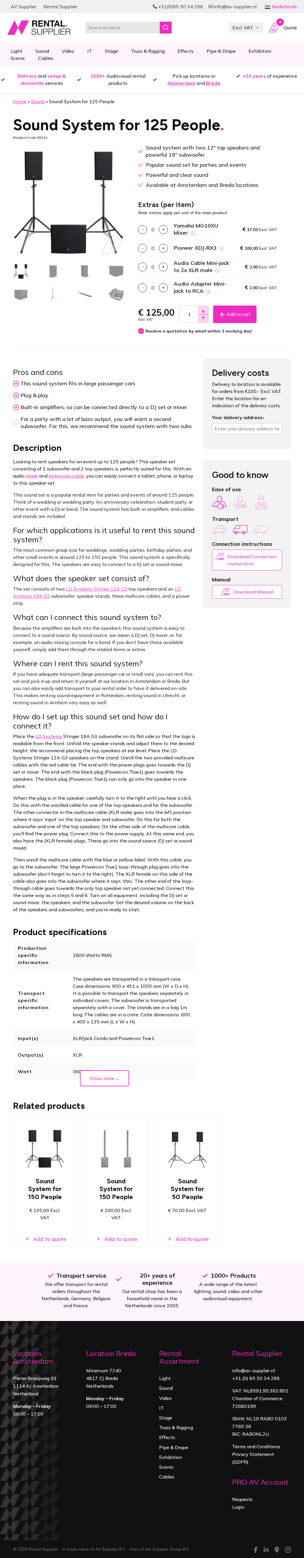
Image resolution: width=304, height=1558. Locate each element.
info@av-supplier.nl (253, 1370)
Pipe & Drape (221, 51)
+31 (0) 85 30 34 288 (256, 1378)
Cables (45, 58)
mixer (32, 476)
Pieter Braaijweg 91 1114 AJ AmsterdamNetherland (35, 1386)
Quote (288, 26)
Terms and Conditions (256, 1446)
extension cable (66, 476)
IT (89, 51)
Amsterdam (181, 83)
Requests (242, 1499)
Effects (186, 51)
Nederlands (284, 6)
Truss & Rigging (148, 51)
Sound (38, 101)
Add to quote (48, 1239)
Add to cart (239, 314)
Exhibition (259, 51)
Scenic (18, 58)
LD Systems (48, 736)
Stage (111, 51)
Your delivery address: (238, 417)
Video (68, 51)
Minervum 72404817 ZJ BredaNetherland (103, 1378)
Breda (213, 83)
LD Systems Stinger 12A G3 (96, 589)
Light (165, 1378)
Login (238, 1507)
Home (19, 101)
